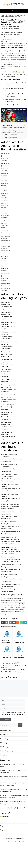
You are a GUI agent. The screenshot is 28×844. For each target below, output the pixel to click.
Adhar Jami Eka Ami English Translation (13, 132)
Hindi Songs (3, 743)
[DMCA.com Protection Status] (4, 817)
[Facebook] (5, 842)
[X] (8, 842)
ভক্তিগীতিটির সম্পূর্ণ (16, 72)
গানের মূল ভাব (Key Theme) (12, 134)
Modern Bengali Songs (6, 751)
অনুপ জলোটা (10, 26)
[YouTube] (19, 842)
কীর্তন (15, 26)
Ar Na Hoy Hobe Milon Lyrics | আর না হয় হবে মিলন (13, 808)
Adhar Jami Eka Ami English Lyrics (12, 131)
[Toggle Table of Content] (23, 125)
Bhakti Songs (8, 15)
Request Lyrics (4, 830)
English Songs (4, 739)
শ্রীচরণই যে (12, 64)
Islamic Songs (4, 747)
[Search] (20, 725)
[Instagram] (12, 842)
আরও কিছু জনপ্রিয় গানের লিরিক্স (12, 137)
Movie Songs (4, 755)
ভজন (18, 26)
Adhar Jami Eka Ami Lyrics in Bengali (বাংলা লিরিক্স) (14, 128)
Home (2, 15)
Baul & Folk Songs (5, 730)
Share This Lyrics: (11, 136)
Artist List (3, 822)
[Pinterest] (16, 842)
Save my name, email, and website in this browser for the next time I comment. (14, 713)
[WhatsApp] (23, 842)
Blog (1, 826)
